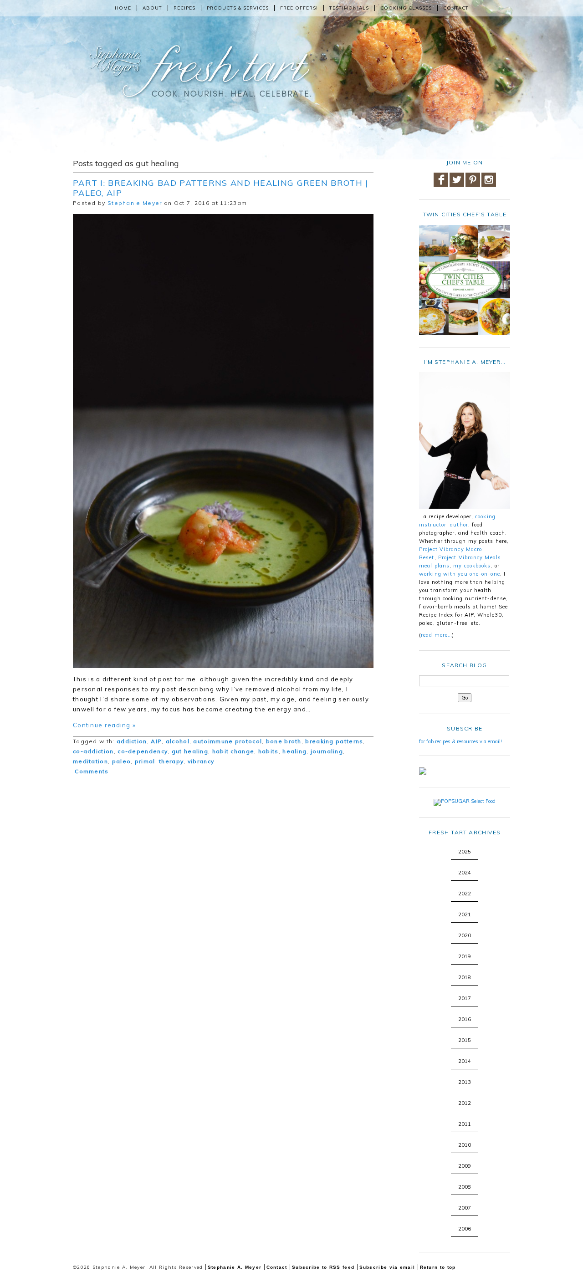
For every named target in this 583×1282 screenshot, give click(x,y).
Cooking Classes (406, 8)
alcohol (177, 741)
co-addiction (93, 751)
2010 (464, 1145)
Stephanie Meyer (134, 202)
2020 (464, 935)
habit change (233, 751)
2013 (464, 1082)
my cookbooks (472, 565)
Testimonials (349, 8)
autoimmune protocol (227, 741)
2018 (464, 977)
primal (145, 761)
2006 (464, 1229)
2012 (464, 1103)
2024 (464, 872)
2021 (464, 914)
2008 (464, 1187)
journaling (327, 751)
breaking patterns (334, 741)
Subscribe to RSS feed (323, 1267)
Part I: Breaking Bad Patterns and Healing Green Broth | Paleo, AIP (220, 188)
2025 (464, 851)
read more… (436, 635)
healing (294, 751)
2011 (464, 1124)
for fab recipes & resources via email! (460, 741)
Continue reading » (104, 725)
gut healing (190, 751)
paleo (121, 761)
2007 (464, 1208)
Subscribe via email (387, 1267)
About (152, 8)
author (459, 524)
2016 (464, 1019)
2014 (464, 1061)
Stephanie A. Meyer (234, 1267)
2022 (464, 893)
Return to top (438, 1267)
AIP (156, 741)
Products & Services (238, 8)
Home (123, 8)
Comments (91, 771)
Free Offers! (299, 8)
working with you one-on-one (459, 574)
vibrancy (201, 761)
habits (268, 751)
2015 (464, 1040)
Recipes (184, 8)
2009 (464, 1166)
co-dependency (143, 751)
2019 (464, 956)
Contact (456, 8)
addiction (132, 741)
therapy (171, 761)
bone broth (284, 741)
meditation (90, 761)
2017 (464, 998)
